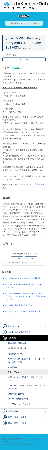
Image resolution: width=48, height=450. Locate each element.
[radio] (17, 258)
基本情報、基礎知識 (17, 343)
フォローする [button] (24, 59)
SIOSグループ (8, 441)
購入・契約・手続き (17, 423)
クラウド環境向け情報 (18, 399)
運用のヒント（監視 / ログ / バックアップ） (26, 379)
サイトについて (15, 326)
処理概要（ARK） (16, 353)
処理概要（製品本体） (18, 348)
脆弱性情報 (13, 411)
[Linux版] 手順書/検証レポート (19, 305)
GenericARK (13, 367)
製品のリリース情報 (17, 417)
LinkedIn (11, 243)
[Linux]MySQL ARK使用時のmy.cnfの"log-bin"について (23, 286)
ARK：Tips (13, 372)
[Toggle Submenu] (45, 326)
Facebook (4, 243)
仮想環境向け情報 (16, 393)
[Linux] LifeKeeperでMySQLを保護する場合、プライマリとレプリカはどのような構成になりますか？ (25, 296)
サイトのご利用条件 (11, 439)
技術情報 (12, 338)
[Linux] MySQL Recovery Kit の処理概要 (22, 278)
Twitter (7, 243)
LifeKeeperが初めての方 (19, 332)
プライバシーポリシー (29, 439)
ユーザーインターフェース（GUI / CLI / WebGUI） (26, 387)
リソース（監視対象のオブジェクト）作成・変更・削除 (26, 360)
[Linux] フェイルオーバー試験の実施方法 (22, 311)
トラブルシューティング (19, 404)
